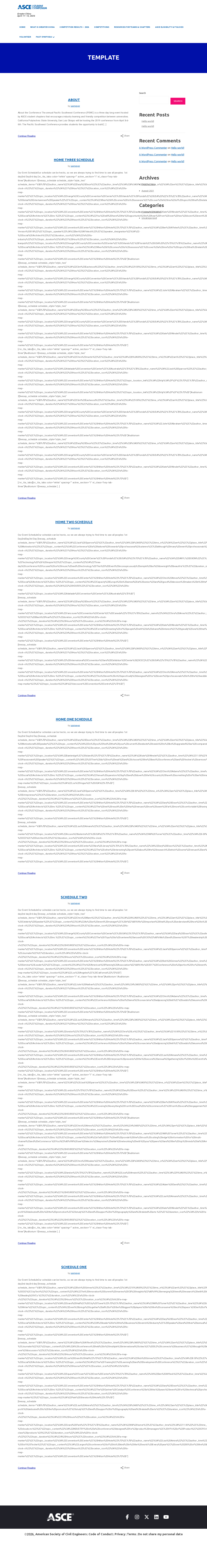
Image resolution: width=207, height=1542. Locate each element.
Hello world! (148, 121)
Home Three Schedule (74, 160)
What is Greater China (42, 27)
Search (142, 93)
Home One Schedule (74, 719)
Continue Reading (26, 136)
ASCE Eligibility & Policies (169, 27)
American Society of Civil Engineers (61, 1534)
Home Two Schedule (73, 522)
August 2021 (148, 190)
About (74, 100)
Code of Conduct (101, 1534)
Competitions (101, 27)
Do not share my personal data (160, 1534)
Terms (131, 1534)
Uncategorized (149, 218)
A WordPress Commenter (153, 147)
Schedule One (74, 1267)
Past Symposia (44, 37)
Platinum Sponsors (151, 212)
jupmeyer (75, 106)
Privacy (120, 1534)
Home (22, 27)
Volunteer (25, 37)
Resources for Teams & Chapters (132, 27)
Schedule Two (74, 897)
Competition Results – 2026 (74, 27)
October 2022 (148, 184)
